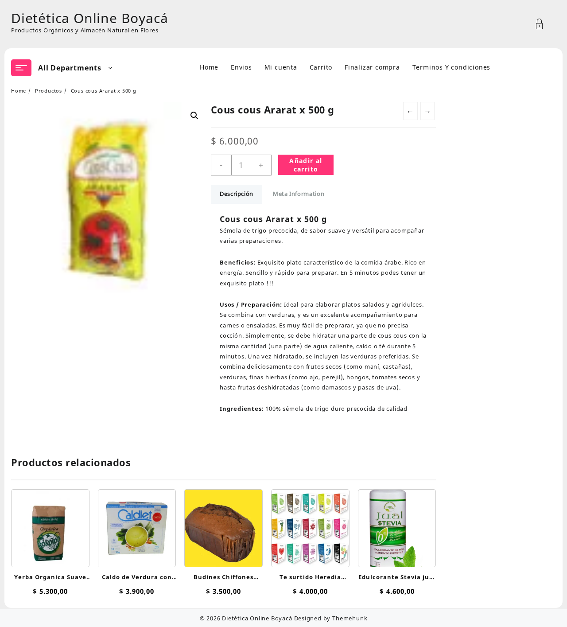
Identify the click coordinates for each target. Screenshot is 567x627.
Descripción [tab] (236, 194)
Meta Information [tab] (298, 194)
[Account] (544, 24)
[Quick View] (49, 524)
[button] (194, 116)
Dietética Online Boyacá (89, 18)
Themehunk (349, 618)
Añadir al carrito (305, 164)
